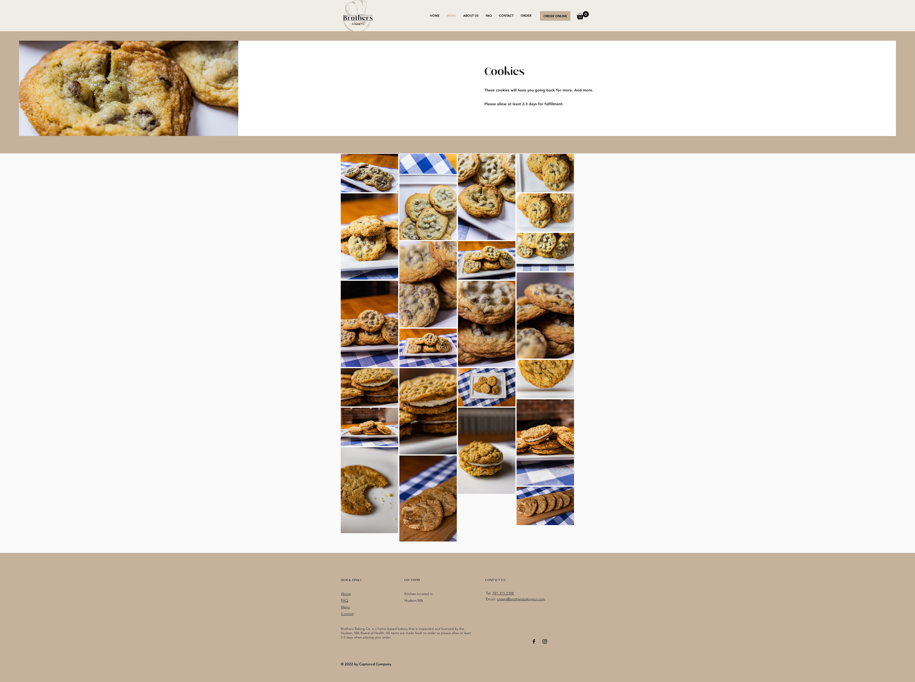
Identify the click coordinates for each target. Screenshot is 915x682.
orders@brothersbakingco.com (521, 599)
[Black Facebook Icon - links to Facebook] (534, 641)
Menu (345, 607)
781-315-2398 (503, 593)
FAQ (344, 600)
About (346, 594)
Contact (347, 614)
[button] (583, 15)
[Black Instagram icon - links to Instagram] (545, 641)
